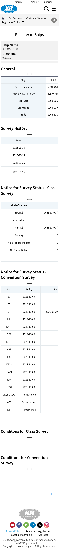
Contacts (43, 534)
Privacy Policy (13, 531)
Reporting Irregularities (38, 531)
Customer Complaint (22, 534)
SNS (54, 20)
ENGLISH (48, 2)
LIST (50, 493)
